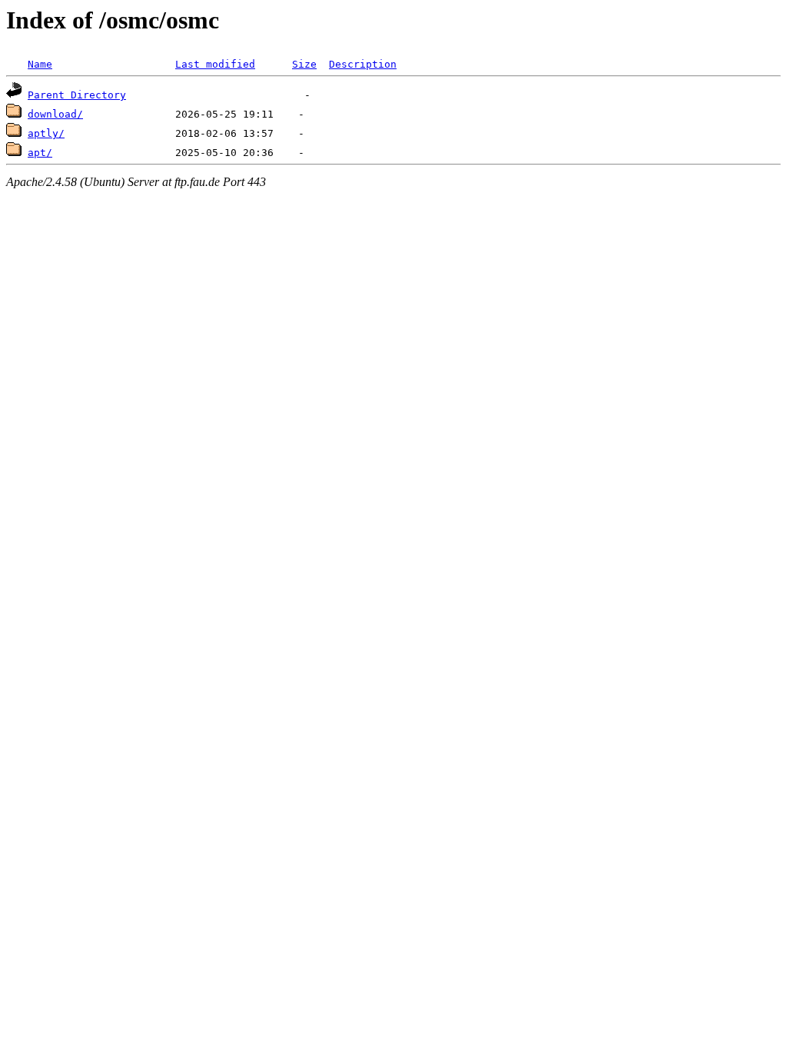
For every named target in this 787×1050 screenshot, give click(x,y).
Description (363, 64)
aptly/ (46, 133)
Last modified (215, 64)
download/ (55, 114)
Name (40, 64)
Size (304, 64)
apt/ (40, 152)
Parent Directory (77, 95)
